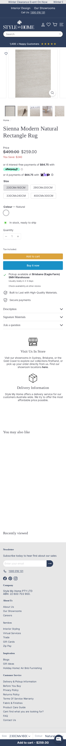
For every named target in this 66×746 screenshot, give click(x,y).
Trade (6, 637)
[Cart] (55, 24)
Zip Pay (7, 645)
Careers (7, 615)
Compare (28, 518)
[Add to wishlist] (6, 53)
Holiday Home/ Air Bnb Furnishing (22, 668)
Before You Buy (12, 685)
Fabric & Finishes (13, 702)
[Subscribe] (50, 563)
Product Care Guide (14, 707)
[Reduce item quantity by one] (6, 236)
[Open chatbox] (58, 739)
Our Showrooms (44, 8)
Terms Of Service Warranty (18, 698)
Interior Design (20, 8)
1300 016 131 (37, 12)
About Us (8, 606)
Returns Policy (11, 694)
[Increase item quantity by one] (18, 236)
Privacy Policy (11, 690)
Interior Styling (11, 628)
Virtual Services (12, 633)
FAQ (5, 715)
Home (6, 120)
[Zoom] (52, 92)
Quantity (8, 230)
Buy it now (33, 265)
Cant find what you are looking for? (23, 711)
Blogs (6, 659)
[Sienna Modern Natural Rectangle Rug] (26, 477)
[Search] (60, 34)
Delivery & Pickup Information (19, 681)
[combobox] (33, 34)
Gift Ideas (8, 663)
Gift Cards (9, 641)
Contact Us (9, 720)
